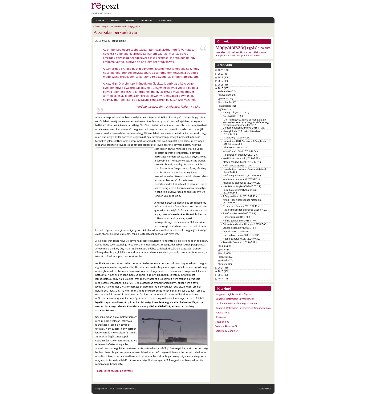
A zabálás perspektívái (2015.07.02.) (242, 238)
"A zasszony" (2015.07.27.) (236, 137)
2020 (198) (223, 70)
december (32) (228, 91)
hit (228, 52)
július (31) (225, 109)
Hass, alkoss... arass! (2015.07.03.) (241, 235)
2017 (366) (223, 81)
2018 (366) (223, 77)
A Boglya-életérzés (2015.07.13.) (240, 196)
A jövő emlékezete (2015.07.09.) (239, 213)
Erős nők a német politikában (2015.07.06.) (245, 224)
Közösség (220, 317)
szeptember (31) (228, 102)
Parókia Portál (222, 312)
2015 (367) (223, 88)
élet (256, 52)
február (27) (226, 260)
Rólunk (115, 20)
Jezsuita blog (222, 321)
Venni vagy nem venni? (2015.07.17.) (242, 179)
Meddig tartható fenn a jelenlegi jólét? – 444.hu (168, 106)
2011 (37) (223, 278)
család (263, 52)
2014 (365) (223, 267)
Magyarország (230, 47)
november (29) (228, 95)
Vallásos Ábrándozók (226, 326)
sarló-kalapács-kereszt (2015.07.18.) (242, 175)
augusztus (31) (228, 106)
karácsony (229, 55)
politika (265, 48)
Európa (219, 55)
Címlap (100, 20)
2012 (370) (223, 275)
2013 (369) (223, 271)
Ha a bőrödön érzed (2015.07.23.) (240, 154)
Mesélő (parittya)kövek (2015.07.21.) (242, 162)
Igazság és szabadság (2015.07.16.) (242, 182)
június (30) (225, 246)
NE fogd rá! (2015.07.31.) (236, 112)
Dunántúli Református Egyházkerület (234, 299)
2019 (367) (223, 74)
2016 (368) (223, 84)
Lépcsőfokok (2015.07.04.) (236, 231)
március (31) (226, 257)
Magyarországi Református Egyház (233, 294)
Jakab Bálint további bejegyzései (125, 26)
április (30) (225, 253)
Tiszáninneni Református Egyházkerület (236, 303)
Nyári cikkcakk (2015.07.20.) (237, 165)
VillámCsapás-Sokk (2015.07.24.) (240, 151)
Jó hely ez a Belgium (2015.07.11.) (241, 206)
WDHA (267, 389)
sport (249, 52)
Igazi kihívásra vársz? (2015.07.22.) (241, 158)
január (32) (226, 264)
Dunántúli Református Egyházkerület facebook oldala (243, 308)
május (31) (225, 249)
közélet (220, 52)
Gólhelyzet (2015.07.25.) (235, 147)
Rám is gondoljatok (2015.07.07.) (240, 220)
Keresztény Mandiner (226, 331)
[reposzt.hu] (105, 10)
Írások (130, 20)
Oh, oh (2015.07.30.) (233, 116)
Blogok (105, 26)
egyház (253, 48)
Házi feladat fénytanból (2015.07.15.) (242, 186)
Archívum (146, 20)
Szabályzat (165, 20)
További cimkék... (253, 55)
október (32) (226, 98)
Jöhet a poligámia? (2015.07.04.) (240, 228)
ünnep (239, 55)
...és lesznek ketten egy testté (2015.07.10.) (245, 210)
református (238, 52)
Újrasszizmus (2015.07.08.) (237, 217)
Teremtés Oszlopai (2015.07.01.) (240, 242)
